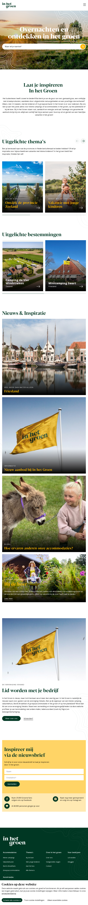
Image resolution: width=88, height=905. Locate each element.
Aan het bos (30, 866)
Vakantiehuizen (8, 862)
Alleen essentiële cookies (57, 900)
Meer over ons (11, 718)
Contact (49, 866)
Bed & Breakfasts (9, 866)
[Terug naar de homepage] (9, 5)
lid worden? (28, 718)
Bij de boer (30, 858)
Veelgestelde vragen (53, 862)
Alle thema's (30, 870)
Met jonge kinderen (33, 862)
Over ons (49, 858)
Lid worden (72, 858)
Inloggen (71, 862)
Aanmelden (12, 784)
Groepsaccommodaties (11, 870)
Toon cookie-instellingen (34, 900)
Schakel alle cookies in (12, 900)
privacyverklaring (9, 893)
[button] (23, 293)
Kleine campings (8, 858)
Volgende (83, 141)
